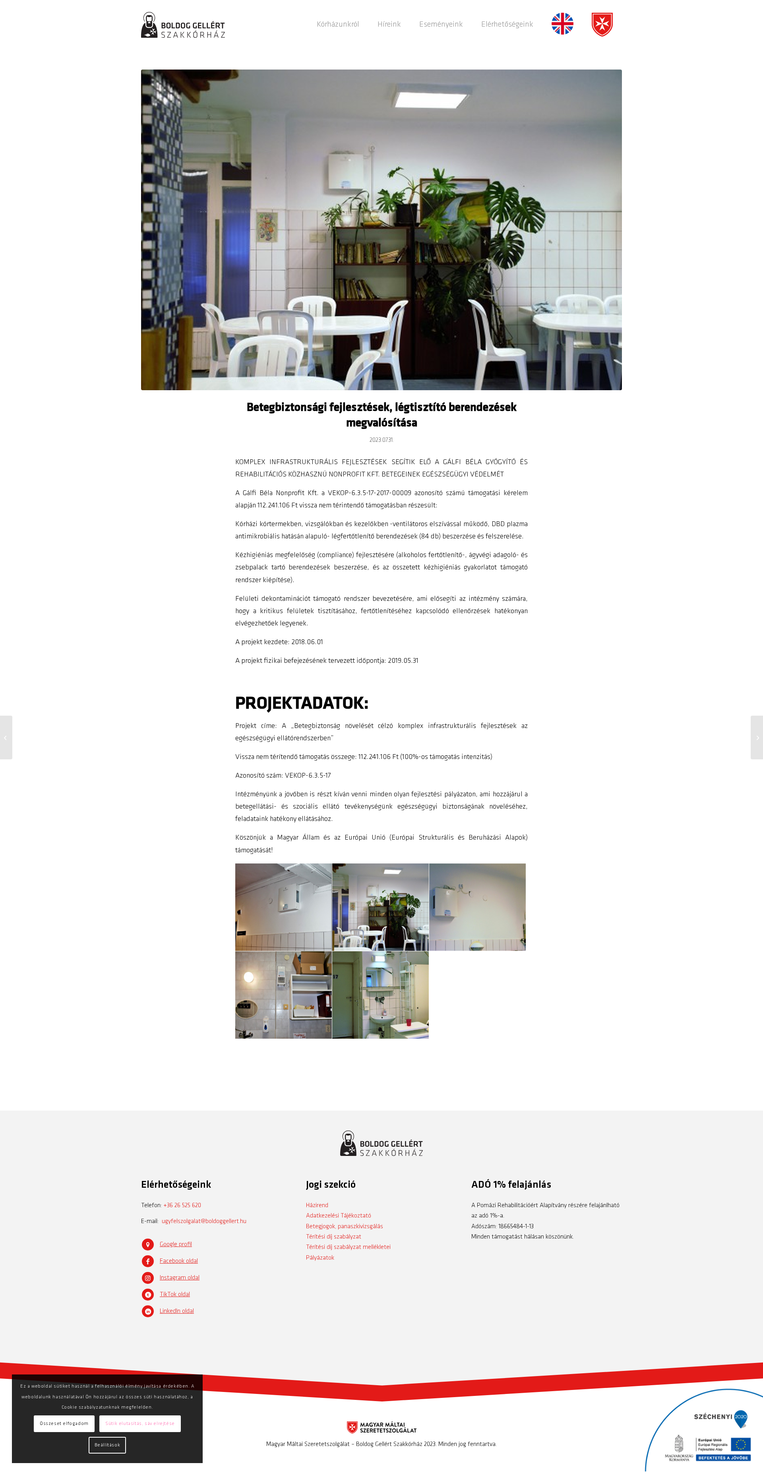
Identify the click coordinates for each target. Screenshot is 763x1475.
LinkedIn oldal (177, 1311)
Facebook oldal (179, 1261)
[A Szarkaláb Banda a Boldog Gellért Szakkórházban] (757, 737)
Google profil (176, 1244)
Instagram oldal (179, 1278)
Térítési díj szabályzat (333, 1237)
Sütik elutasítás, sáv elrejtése (140, 1423)
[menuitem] (338, 25)
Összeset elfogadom (64, 1423)
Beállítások (107, 1445)
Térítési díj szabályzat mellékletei (348, 1247)
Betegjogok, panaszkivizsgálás (344, 1226)
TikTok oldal (175, 1294)
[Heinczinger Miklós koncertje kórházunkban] (6, 737)
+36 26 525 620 (182, 1205)
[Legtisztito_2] (381, 230)
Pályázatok (320, 1258)
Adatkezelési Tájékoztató (338, 1216)
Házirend (317, 1205)
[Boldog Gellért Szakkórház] (183, 25)
